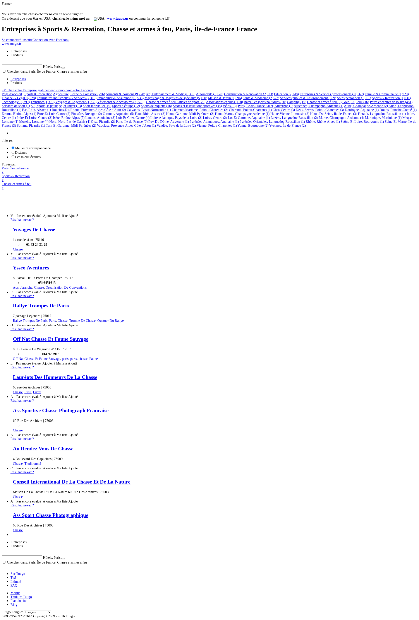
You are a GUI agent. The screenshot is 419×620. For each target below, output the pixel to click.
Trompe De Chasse (82, 320)
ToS (13, 577)
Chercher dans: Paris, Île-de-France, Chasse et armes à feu (46, 71)
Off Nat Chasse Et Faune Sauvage (50, 339)
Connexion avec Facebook (51, 40)
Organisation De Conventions (66, 287)
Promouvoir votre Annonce (74, 90)
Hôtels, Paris (51, 66)
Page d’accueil (12, 94)
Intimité (15, 581)
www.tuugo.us (117, 18)
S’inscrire (26, 40)
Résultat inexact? (22, 219)
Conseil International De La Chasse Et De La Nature (72, 482)
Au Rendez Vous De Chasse (43, 448)
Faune (93, 359)
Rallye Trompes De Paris (41, 305)
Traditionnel (32, 463)
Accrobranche (22, 287)
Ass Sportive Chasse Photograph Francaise (61, 410)
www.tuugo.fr (11, 44)
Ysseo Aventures (31, 268)
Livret (37, 392)
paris (65, 359)
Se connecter (10, 40)
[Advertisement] (81, 200)
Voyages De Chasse (34, 229)
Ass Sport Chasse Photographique (50, 515)
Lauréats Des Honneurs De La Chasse (55, 377)
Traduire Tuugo (21, 597)
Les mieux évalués (28, 157)
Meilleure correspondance (33, 148)
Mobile (15, 593)
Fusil (27, 392)
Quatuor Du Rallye (110, 320)
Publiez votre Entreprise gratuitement (28, 90)
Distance (21, 152)
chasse (83, 359)
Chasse (18, 249)
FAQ (13, 585)
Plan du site (18, 601)
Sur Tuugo (17, 574)
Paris (52, 320)
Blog (13, 604)
